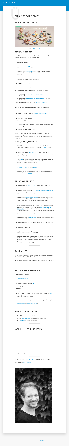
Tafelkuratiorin (34, 295)
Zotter (50, 293)
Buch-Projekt (22, 320)
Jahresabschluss (48, 160)
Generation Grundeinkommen (42, 241)
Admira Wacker (32, 217)
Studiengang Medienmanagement (46, 111)
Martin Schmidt (27, 166)
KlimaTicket (21, 299)
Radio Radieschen (21, 303)
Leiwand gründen (42, 78)
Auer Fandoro (47, 295)
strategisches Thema (26, 318)
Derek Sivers (31, 359)
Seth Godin (44, 147)
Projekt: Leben (31, 152)
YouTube (21, 159)
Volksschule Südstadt (31, 185)
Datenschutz (41, 440)
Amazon (35, 167)
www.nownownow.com (28, 362)
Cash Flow (38, 160)
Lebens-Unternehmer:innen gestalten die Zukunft (42, 190)
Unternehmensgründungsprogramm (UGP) (27, 66)
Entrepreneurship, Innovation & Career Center (39, 60)
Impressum (41, 438)
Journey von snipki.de (36, 48)
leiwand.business (29, 71)
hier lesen (30, 172)
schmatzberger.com (10, 3)
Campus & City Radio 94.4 (32, 303)
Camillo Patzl (27, 78)
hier (32, 360)
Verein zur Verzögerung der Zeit (31, 197)
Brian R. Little (32, 154)
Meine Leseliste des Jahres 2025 (29, 281)
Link (33, 283)
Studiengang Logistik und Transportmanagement (35, 94)
